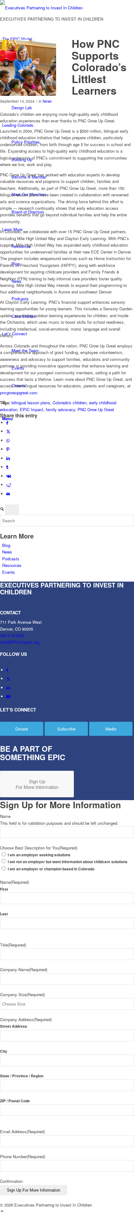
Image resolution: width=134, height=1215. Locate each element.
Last (4, 914)
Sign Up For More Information (33, 1190)
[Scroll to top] (2, 1211)
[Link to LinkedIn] (8, 688)
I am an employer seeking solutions (39, 855)
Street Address (13, 1026)
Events (8, 572)
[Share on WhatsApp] (8, 440)
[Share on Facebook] (7, 422)
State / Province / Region (21, 1076)
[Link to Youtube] (8, 696)
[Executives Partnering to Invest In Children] (46, 8)
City (3, 1051)
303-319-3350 (12, 635)
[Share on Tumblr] (7, 467)
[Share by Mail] (8, 494)
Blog (6, 545)
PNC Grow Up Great (96, 409)
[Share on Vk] (8, 476)
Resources (12, 565)
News (47, 101)
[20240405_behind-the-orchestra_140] (28, 68)
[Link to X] (8, 678)
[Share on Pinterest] (7, 449)
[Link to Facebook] (7, 670)
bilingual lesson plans (31, 403)
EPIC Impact (31, 409)
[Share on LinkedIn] (8, 458)
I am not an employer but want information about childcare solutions (67, 861)
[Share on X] (8, 431)
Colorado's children (70, 403)
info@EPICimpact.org (19, 642)
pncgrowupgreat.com (18, 393)
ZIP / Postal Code (15, 1101)
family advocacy (60, 409)
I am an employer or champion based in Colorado (51, 869)
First (4, 889)
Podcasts (10, 559)
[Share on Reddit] (8, 485)
